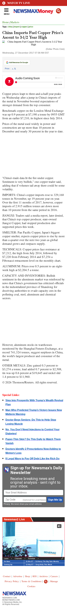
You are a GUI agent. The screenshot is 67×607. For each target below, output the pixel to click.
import (17, 27)
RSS (35, 576)
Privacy (7, 504)
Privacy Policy (12, 581)
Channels (18, 558)
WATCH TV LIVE (18, 3)
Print (7, 68)
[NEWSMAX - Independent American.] (33, 11)
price (31, 27)
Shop (27, 576)
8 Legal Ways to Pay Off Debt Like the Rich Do (32, 458)
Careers (54, 576)
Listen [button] (6, 558)
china (10, 27)
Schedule (31, 558)
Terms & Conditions (31, 581)
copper (24, 27)
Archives (43, 576)
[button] (58, 10)
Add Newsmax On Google (18, 62)
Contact (6, 576)
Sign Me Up (55, 499)
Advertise (17, 576)
